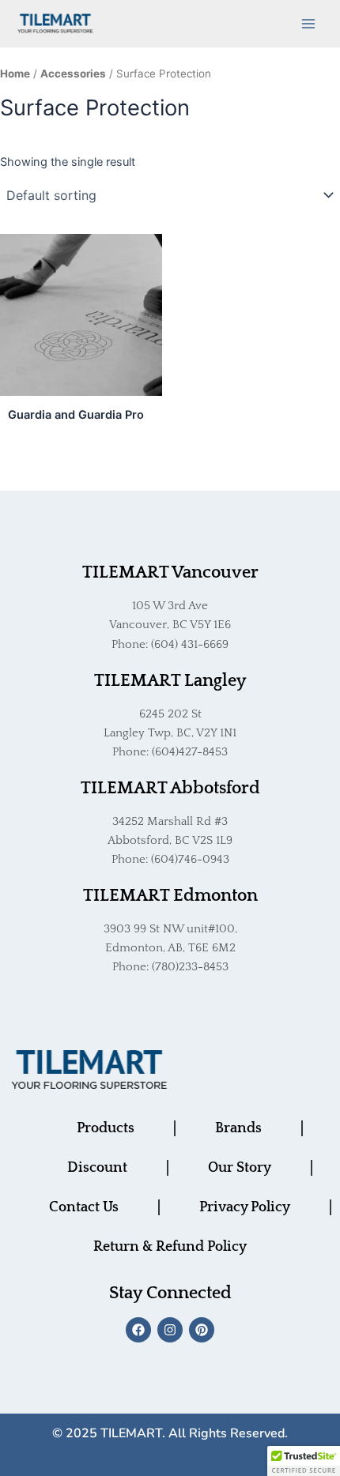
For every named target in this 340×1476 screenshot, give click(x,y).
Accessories (73, 73)
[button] (303, 1461)
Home (15, 73)
